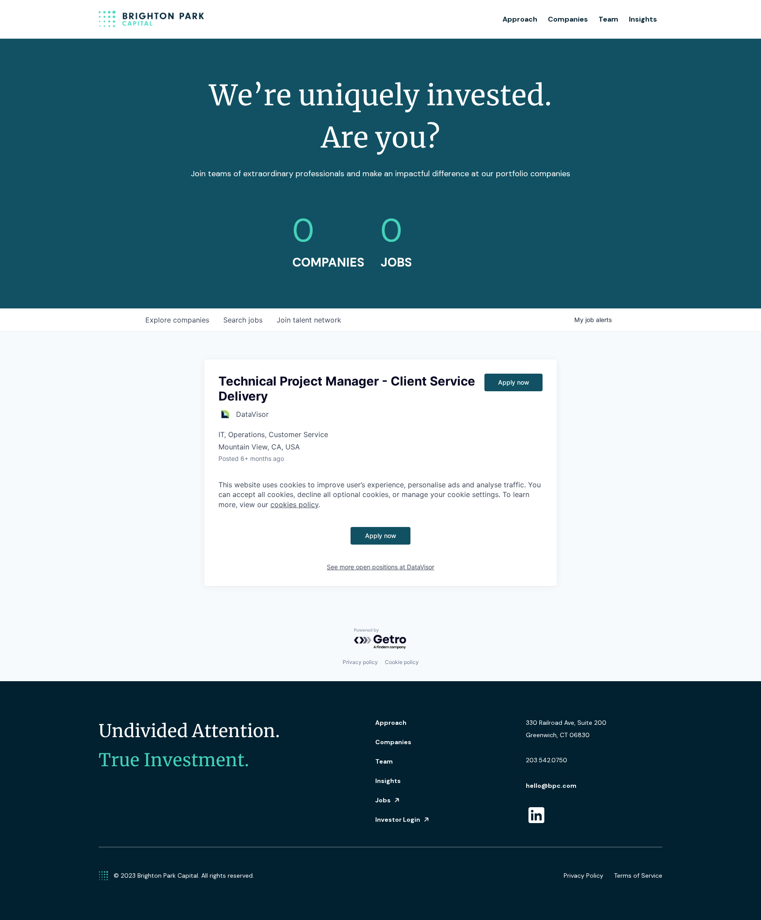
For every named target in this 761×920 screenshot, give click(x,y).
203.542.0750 (546, 760)
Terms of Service (638, 875)
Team (608, 19)
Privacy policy (360, 662)
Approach (519, 19)
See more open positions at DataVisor (380, 567)
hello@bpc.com (551, 786)
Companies (568, 19)
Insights (643, 19)
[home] (151, 19)
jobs (242, 319)
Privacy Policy (583, 875)
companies (177, 319)
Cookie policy (402, 662)
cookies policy (294, 504)
